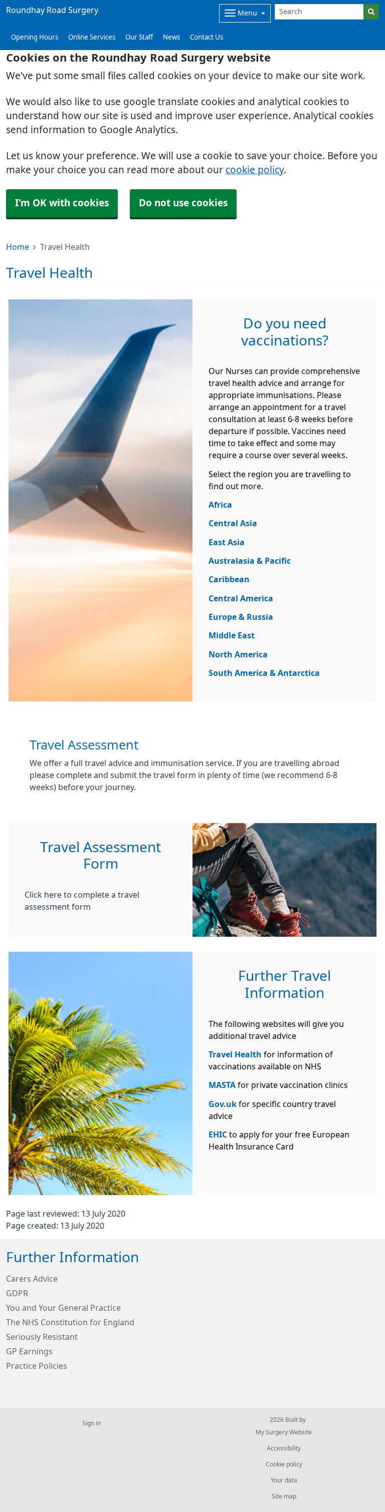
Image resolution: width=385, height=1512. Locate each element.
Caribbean (229, 579)
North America (238, 654)
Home (17, 247)
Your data (284, 1480)
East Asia (227, 542)
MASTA (222, 1084)
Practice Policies (36, 1366)
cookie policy (255, 170)
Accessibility (284, 1448)
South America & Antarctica (264, 672)
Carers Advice (32, 1279)
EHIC (219, 1134)
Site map (284, 1496)
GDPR (17, 1293)
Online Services (91, 37)
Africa (220, 504)
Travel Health (235, 1054)
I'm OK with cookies (62, 203)
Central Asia (233, 523)
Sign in (91, 1423)
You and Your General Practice (63, 1308)
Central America (241, 598)
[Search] (371, 12)
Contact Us (206, 37)
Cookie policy (284, 1464)
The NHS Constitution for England (70, 1322)
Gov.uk (223, 1103)
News (171, 37)
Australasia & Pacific (250, 560)
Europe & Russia (241, 616)
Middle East (232, 635)
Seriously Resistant (42, 1337)
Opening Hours (34, 37)
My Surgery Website (284, 1432)
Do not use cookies (183, 203)
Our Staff (139, 37)
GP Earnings (29, 1351)
